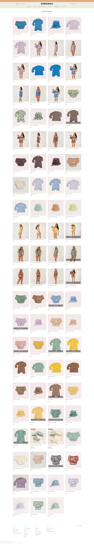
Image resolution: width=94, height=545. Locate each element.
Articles (25, 536)
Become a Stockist (50, 528)
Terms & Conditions (17, 533)
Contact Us (26, 533)
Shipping (26, 534)
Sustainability (15, 529)
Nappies (37, 528)
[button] (71, 4)
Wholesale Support (50, 531)
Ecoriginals (4, 541)
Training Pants (38, 531)
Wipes (36, 529)
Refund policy (9, 542)
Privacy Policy (15, 531)
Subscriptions (38, 533)
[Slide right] (80, 1)
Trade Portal (48, 529)
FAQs (25, 531)
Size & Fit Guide (27, 528)
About (14, 528)
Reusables (37, 534)
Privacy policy (15, 542)
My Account (26, 529)
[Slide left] (13, 1)
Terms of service (20, 542)
